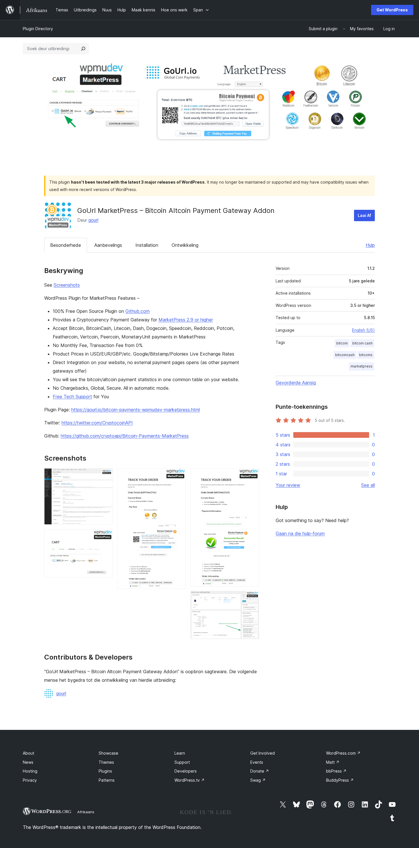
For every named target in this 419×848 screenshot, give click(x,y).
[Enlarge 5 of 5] (251, 598)
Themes (106, 762)
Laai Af (364, 215)
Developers (185, 771)
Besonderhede (65, 245)
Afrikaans (85, 812)
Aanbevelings (108, 245)
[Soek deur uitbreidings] (83, 48)
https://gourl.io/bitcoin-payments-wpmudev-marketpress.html (135, 409)
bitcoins (366, 355)
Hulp (370, 245)
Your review (288, 485)
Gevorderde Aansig (296, 382)
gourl (93, 220)
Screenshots (67, 285)
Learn (179, 753)
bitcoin (342, 343)
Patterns (107, 780)
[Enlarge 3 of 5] (178, 476)
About (28, 753)
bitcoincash (345, 355)
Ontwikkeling (185, 245)
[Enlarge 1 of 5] (105, 476)
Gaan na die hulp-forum (300, 533)
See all (368, 485)
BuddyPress (340, 780)
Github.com (137, 311)
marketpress (362, 366)
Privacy (30, 780)
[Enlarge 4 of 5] (251, 476)
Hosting (30, 771)
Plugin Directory (38, 28)
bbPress (336, 771)
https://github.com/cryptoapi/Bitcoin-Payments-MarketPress (125, 436)
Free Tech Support (72, 396)
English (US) (363, 330)
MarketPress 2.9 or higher (185, 320)
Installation (146, 245)
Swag (258, 780)
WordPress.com (343, 753)
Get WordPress (392, 9)
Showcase (108, 753)
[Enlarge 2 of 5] (105, 537)
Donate (259, 771)
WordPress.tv (189, 780)
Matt (332, 762)
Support (182, 762)
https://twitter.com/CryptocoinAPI (97, 423)
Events (256, 762)
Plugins (105, 771)
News (28, 762)
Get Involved (262, 753)
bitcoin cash (362, 343)
